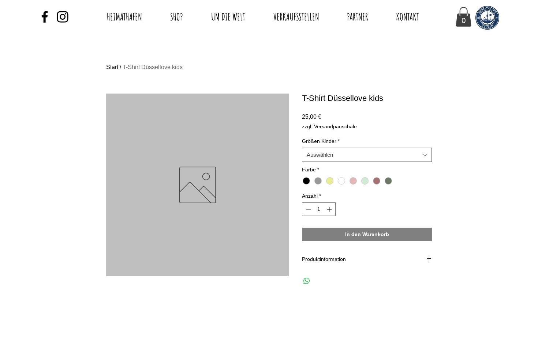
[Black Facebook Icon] (44, 16)
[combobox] (367, 155)
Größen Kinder (321, 141)
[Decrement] (307, 209)
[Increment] (330, 209)
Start (112, 67)
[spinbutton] (318, 209)
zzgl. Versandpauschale (329, 126)
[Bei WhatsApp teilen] (306, 281)
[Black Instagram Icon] (62, 16)
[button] (463, 17)
